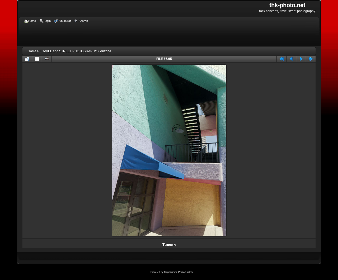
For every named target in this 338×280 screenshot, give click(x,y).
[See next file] (301, 59)
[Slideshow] (46, 59)
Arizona (105, 51)
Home (32, 51)
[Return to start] (281, 59)
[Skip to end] (311, 59)
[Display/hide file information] (37, 59)
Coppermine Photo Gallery (178, 272)
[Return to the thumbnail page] (27, 59)
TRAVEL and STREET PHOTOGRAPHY (68, 51)
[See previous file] (291, 59)
